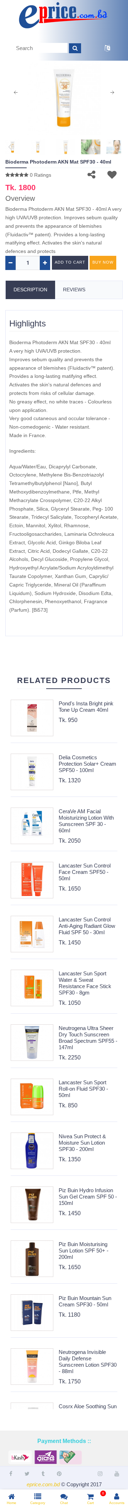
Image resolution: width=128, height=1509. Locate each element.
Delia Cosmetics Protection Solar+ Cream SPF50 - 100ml (87, 763)
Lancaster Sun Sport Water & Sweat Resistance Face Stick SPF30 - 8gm (85, 983)
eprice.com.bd (43, 1484)
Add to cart (70, 262)
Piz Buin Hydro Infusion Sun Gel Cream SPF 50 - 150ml (88, 1196)
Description (30, 289)
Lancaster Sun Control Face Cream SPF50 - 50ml (85, 872)
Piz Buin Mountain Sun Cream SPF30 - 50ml (85, 1301)
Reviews (74, 289)
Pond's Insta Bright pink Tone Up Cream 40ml (86, 706)
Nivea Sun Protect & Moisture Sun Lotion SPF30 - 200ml (82, 1142)
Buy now (102, 262)
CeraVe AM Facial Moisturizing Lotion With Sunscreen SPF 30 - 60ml (86, 820)
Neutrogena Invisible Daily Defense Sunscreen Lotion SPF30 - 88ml (88, 1361)
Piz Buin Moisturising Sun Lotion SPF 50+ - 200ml (83, 1250)
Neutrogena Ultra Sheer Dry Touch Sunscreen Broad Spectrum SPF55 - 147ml (88, 1037)
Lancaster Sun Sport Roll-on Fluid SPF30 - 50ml (83, 1088)
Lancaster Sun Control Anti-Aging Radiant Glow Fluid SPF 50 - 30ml (87, 925)
